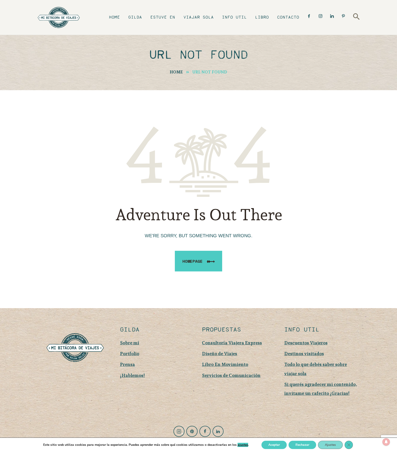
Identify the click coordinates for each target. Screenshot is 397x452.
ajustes (243, 445)
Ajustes (330, 445)
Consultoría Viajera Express (232, 343)
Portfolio (129, 353)
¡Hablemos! (132, 375)
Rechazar (302, 445)
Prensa (127, 364)
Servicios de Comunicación (231, 375)
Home (176, 72)
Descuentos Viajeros (306, 343)
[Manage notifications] (386, 442)
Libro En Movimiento (225, 364)
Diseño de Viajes (219, 353)
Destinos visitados (304, 353)
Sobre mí (129, 343)
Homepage (192, 261)
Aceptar (274, 445)
